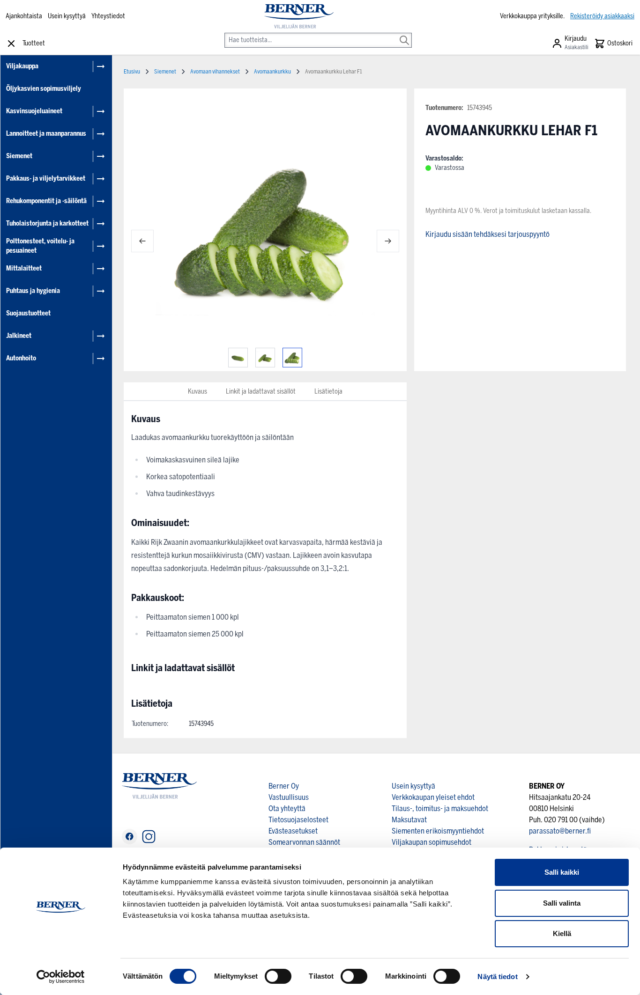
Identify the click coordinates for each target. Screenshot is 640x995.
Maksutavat (409, 819)
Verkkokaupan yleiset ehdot (433, 797)
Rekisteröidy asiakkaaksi (602, 16)
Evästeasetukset (293, 831)
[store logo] (299, 16)
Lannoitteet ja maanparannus (46, 134)
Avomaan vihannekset (215, 71)
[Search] (404, 34)
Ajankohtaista (24, 16)
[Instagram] (148, 836)
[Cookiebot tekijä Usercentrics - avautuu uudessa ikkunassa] (61, 977)
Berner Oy (283, 786)
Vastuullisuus (288, 797)
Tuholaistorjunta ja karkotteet (47, 223)
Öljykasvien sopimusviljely (43, 89)
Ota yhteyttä (286, 808)
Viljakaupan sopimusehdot (431, 842)
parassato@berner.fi (560, 831)
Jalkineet (18, 336)
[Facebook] (129, 836)
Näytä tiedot (497, 976)
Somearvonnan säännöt (304, 842)
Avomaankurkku (272, 71)
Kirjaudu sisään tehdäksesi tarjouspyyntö (487, 234)
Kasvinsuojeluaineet (34, 111)
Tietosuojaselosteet (298, 819)
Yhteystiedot (108, 16)
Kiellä (562, 933)
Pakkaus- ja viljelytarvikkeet (45, 179)
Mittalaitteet (24, 268)
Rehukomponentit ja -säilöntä (46, 201)
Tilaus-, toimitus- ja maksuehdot (440, 808)
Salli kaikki (561, 872)
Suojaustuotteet (28, 313)
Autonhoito (21, 358)
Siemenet (19, 156)
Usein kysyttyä (67, 16)
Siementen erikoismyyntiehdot (438, 831)
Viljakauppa (22, 66)
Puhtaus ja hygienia (33, 291)
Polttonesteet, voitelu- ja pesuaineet (40, 246)
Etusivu (132, 71)
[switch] (278, 976)
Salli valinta (561, 903)
